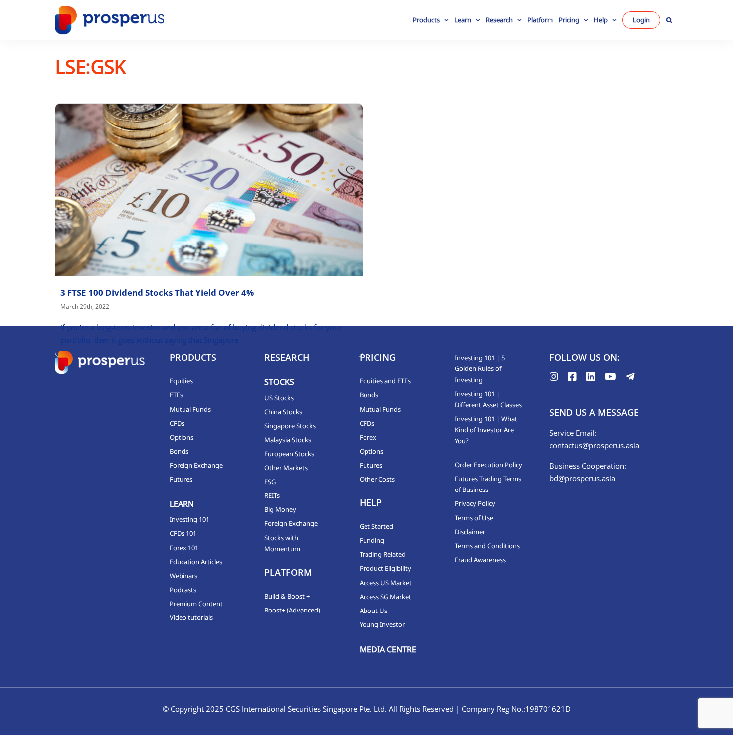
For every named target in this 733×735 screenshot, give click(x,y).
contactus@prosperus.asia (594, 445)
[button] (669, 20)
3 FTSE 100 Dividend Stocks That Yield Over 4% (157, 292)
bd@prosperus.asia (582, 478)
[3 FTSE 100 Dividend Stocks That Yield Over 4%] (209, 190)
